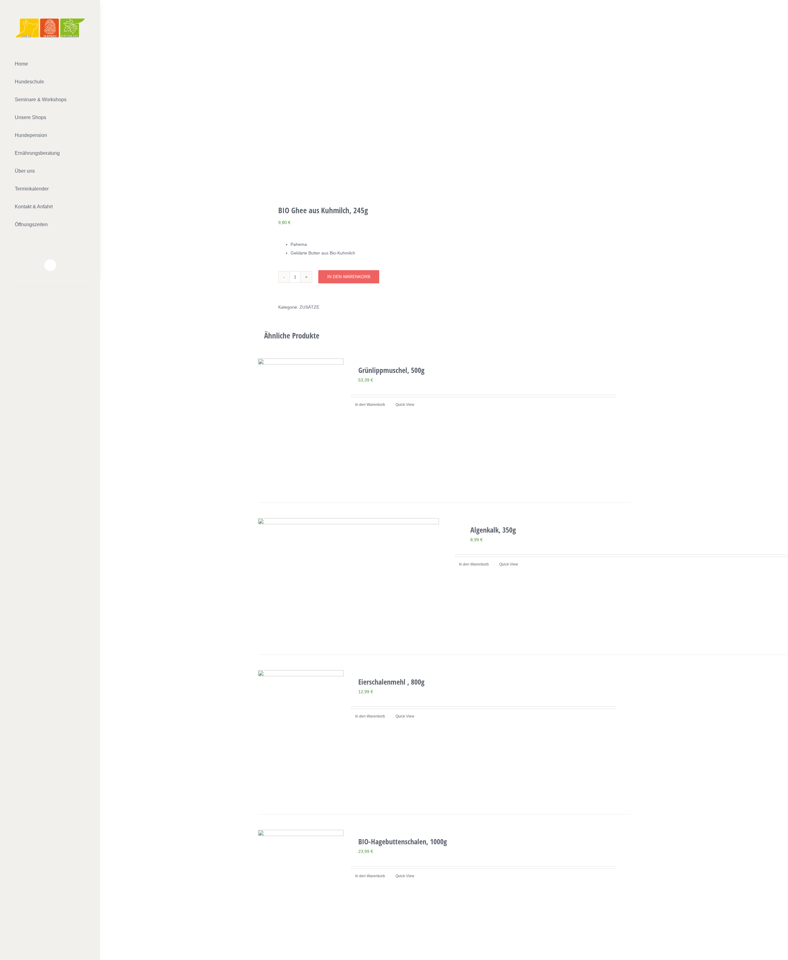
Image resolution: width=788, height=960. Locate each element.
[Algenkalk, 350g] (348, 578)
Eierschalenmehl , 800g (391, 682)
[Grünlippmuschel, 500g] (301, 422)
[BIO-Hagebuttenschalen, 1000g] (301, 894)
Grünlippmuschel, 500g (391, 370)
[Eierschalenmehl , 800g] (301, 734)
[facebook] (50, 265)
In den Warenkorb (348, 276)
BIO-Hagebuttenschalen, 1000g (402, 841)
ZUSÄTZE (309, 307)
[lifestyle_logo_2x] (50, 20)
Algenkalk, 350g (493, 530)
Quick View (405, 404)
